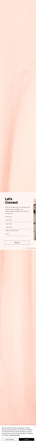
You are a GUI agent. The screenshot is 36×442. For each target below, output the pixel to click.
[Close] (33, 428)
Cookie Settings (9, 439)
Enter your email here (12, 230)
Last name (9, 223)
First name (9, 216)
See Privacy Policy (15, 435)
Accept (26, 439)
